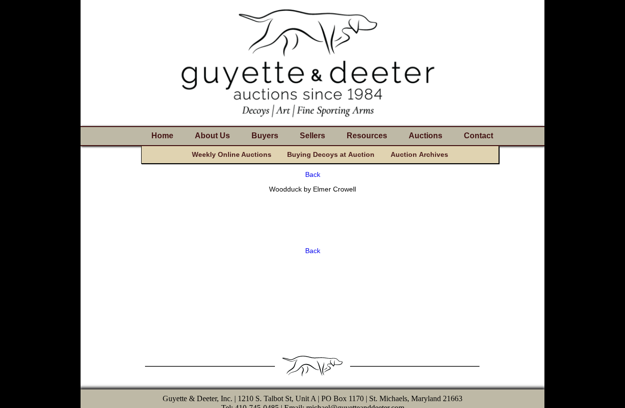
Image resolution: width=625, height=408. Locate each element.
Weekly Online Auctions (231, 154)
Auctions (425, 135)
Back (312, 174)
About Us (212, 135)
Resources (367, 135)
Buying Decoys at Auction (331, 154)
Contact (478, 135)
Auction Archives (419, 154)
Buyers (264, 135)
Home (162, 135)
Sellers (312, 135)
